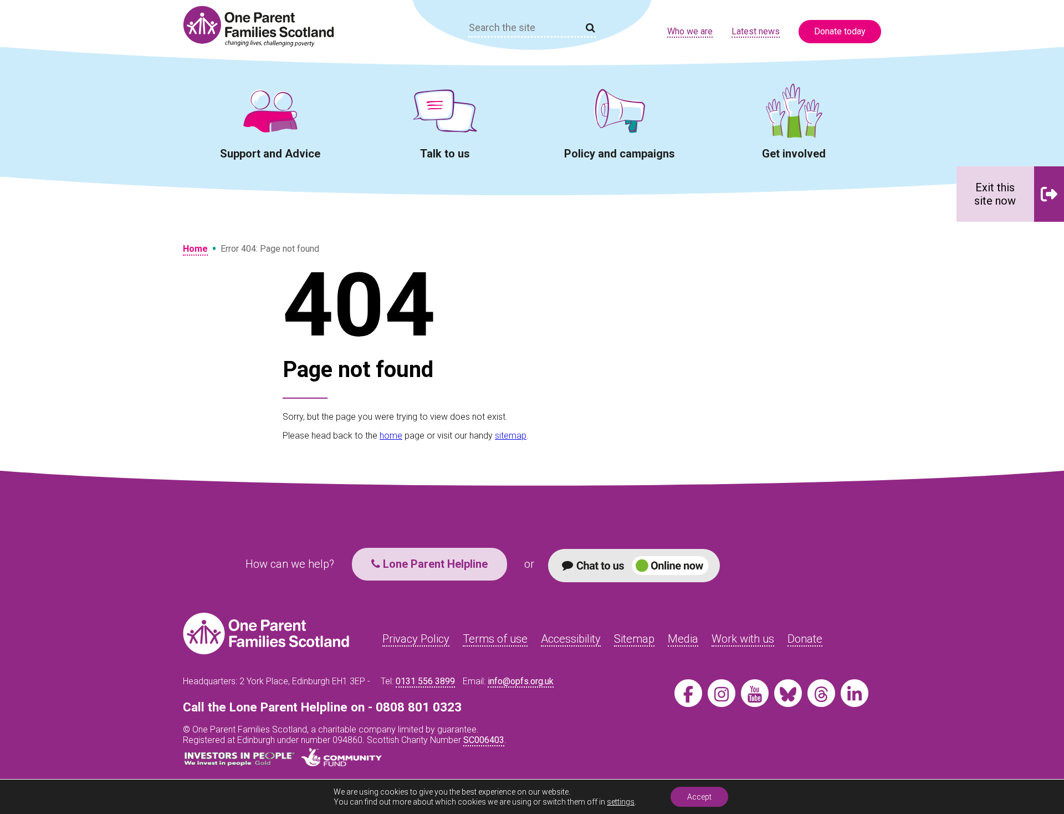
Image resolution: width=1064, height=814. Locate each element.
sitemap (510, 435)
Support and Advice (270, 153)
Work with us (743, 638)
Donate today (840, 31)
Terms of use (495, 638)
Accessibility (571, 638)
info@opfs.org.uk (521, 681)
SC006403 (483, 740)
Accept (699, 796)
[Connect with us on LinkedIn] (854, 693)
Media (683, 638)
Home (195, 248)
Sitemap (634, 638)
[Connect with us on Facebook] (688, 693)
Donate (804, 638)
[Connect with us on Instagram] (721, 693)
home (391, 435)
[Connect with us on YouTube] (755, 693)
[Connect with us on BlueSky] (788, 693)
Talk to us (445, 153)
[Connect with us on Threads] (821, 693)
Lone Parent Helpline (434, 564)
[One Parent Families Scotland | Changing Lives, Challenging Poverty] (265, 26)
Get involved (794, 153)
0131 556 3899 (425, 681)
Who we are (690, 31)
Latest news (756, 31)
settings (621, 801)
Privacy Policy (415, 638)
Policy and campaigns (619, 153)
